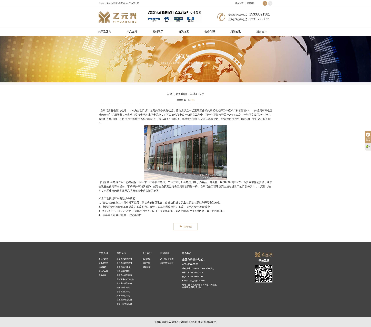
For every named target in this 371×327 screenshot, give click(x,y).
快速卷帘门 (103, 263)
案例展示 (158, 31)
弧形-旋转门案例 (123, 267)
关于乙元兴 (104, 31)
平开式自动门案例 (124, 263)
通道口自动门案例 (124, 304)
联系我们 (251, 3)
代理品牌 (146, 263)
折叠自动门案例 (123, 271)
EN (270, 3)
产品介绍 (132, 31)
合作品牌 (102, 275)
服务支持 (261, 31)
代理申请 (146, 267)
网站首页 (239, 3)
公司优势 (146, 259)
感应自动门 (103, 259)
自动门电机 (103, 271)
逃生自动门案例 (123, 296)
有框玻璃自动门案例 (125, 279)
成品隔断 (102, 267)
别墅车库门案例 (123, 291)
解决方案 (184, 31)
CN (265, 3)
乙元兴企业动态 (166, 259)
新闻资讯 (235, 31)
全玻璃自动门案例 (124, 283)
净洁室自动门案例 (124, 300)
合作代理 (209, 31)
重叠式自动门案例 (124, 275)
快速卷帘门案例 (123, 287)
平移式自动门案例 (124, 259)
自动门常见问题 (203, 63)
